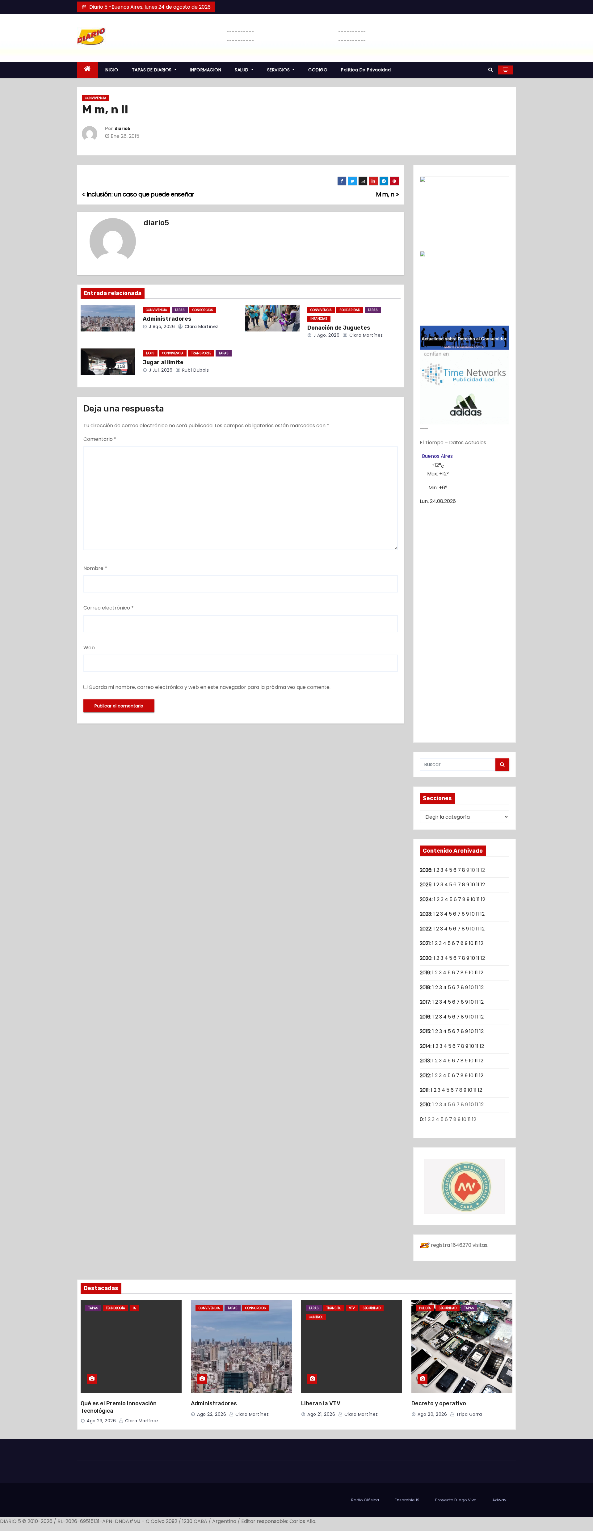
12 (483, 884)
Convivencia (95, 98)
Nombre (95, 568)
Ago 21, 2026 (321, 1414)
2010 (425, 1104)
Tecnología (115, 1308)
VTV (352, 1308)
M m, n (386, 194)
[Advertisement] (465, 621)
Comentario (99, 439)
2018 (425, 987)
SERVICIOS (279, 70)
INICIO (111, 70)
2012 (425, 1075)
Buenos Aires (437, 456)
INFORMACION (205, 70)
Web (89, 647)
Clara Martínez (200, 326)
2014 (425, 1046)
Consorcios (202, 310)
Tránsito (333, 1308)
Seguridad (372, 1308)
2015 (425, 1031)
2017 (425, 1002)
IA (134, 1308)
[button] (490, 69)
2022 (425, 928)
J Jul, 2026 (159, 370)
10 (472, 884)
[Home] (87, 70)
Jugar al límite (163, 362)
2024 (426, 899)
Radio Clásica (365, 1500)
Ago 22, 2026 (211, 1414)
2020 (425, 958)
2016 (425, 1016)
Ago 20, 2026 (432, 1414)
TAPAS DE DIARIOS (152, 70)
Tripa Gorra (468, 1414)
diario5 (122, 128)
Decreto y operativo (438, 1403)
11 (477, 884)
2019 (425, 972)
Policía (425, 1308)
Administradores (167, 318)
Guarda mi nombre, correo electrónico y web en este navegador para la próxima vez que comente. (209, 687)
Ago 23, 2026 (101, 1421)
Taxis (150, 353)
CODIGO (317, 70)
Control (316, 1317)
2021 (425, 943)
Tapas (180, 310)
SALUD (242, 70)
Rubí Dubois (195, 370)
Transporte (201, 353)
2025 (425, 884)
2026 (425, 870)
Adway (499, 1500)
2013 (425, 1060)
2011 (424, 1090)
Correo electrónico (108, 607)
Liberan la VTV (320, 1403)
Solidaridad (349, 310)
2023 (425, 913)
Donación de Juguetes (338, 327)
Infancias (318, 318)
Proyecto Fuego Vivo (456, 1500)
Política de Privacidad (366, 70)
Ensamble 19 (407, 1500)
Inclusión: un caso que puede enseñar (140, 194)
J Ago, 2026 (161, 326)
